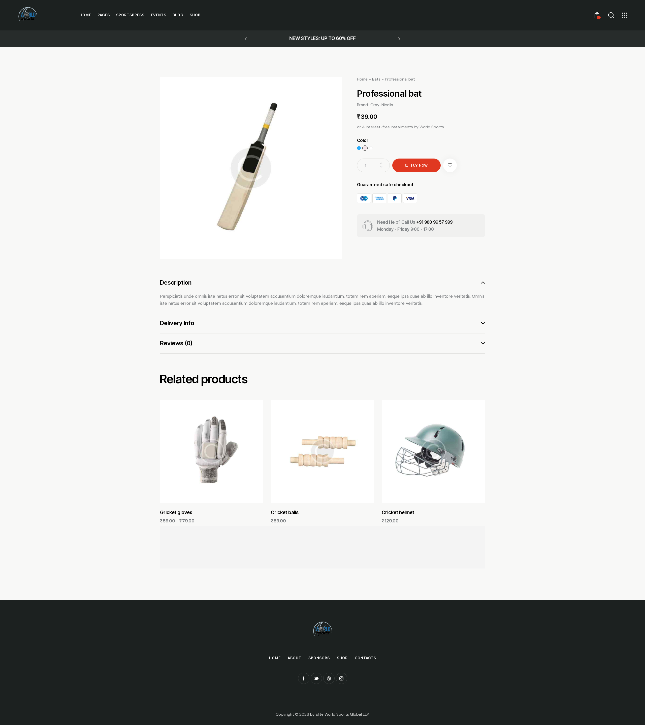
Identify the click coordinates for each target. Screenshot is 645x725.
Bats (376, 79)
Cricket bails (285, 512)
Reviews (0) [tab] (176, 343)
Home (362, 79)
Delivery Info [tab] (177, 323)
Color (362, 140)
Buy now (419, 165)
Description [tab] (175, 282)
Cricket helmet (398, 512)
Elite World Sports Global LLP (342, 714)
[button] (245, 38)
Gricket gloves (176, 512)
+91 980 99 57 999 (434, 222)
